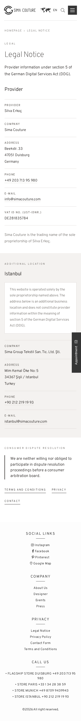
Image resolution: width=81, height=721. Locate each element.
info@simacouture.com (22, 199)
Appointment (76, 355)
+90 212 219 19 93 (19, 402)
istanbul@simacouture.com (25, 421)
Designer (40, 594)
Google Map (41, 564)
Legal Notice (40, 631)
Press (40, 606)
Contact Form (40, 643)
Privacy (59, 489)
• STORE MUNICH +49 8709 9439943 (40, 691)
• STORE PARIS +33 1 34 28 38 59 (40, 685)
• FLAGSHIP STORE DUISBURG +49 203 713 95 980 (40, 676)
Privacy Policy (40, 637)
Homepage (13, 30)
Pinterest (41, 557)
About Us (41, 588)
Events (41, 600)
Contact (12, 501)
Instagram (42, 545)
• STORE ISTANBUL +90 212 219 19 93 (40, 697)
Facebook (41, 551)
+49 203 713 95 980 (20, 180)
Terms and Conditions (25, 489)
